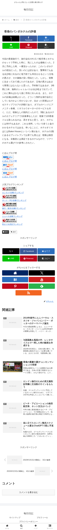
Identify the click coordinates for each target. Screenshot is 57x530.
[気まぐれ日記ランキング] (9, 220)
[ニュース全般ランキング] (9, 212)
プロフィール (42, 517)
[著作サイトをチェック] (15, 273)
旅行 (6, 232)
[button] (46, 46)
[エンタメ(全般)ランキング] (9, 188)
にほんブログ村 (9, 161)
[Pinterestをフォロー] (15, 286)
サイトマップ (14, 517)
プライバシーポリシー (28, 521)
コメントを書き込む (28, 492)
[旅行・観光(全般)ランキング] (9, 204)
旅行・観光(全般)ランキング (14, 208)
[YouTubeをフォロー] (42, 279)
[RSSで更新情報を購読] (29, 292)
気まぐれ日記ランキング (12, 224)
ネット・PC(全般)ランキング (14, 200)
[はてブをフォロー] (15, 279)
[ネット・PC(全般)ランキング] (9, 196)
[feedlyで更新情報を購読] (42, 286)
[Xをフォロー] (42, 273)
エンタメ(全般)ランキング (13, 192)
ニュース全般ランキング (12, 216)
